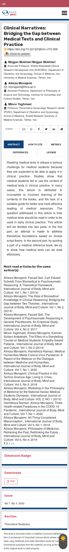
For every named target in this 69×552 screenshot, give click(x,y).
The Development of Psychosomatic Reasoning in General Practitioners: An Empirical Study (33, 318)
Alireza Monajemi (20, 83)
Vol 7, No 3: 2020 (14, 503)
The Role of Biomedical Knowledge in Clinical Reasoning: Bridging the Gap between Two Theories (34, 300)
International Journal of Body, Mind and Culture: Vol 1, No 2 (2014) (34, 307)
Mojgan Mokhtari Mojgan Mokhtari (31, 62)
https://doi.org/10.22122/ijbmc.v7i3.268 (32, 49)
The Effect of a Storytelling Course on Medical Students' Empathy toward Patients (33, 340)
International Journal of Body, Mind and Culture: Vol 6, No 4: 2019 (29, 438)
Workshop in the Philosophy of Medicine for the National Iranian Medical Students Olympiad (34, 391)
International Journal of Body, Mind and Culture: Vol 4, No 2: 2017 (29, 327)
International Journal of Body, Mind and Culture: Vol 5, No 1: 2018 (33, 423)
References (20, 152)
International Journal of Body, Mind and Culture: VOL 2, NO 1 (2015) (32, 397)
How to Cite (35, 144)
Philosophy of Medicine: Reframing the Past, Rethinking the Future (31, 430)
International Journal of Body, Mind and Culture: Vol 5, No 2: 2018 (29, 382)
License (51, 152)
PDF (12, 481)
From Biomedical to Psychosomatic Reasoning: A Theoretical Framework (32, 283)
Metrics (56, 144)
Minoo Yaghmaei (19, 104)
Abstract (14, 144)
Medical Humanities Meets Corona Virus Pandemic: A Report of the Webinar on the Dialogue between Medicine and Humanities (34, 356)
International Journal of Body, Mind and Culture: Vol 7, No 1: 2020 (29, 368)
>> (12, 443)
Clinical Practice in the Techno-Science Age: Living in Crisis (30, 375)
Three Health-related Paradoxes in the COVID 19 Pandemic (33, 406)
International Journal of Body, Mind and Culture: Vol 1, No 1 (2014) (29, 290)
